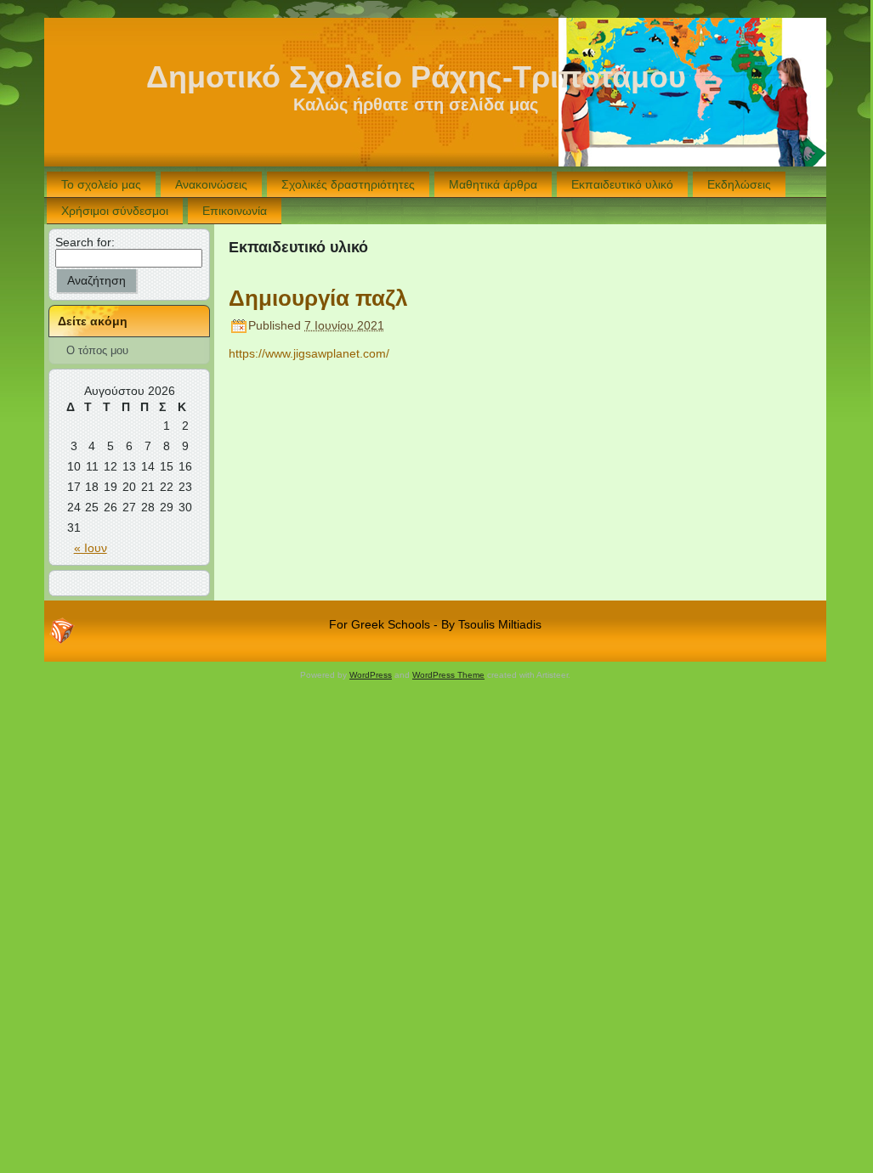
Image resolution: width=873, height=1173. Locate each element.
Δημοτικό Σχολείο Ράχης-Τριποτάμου (416, 76)
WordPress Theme (448, 675)
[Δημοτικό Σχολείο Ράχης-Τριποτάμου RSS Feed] (62, 631)
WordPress (370, 675)
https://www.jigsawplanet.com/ (309, 353)
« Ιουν (90, 548)
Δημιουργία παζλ (318, 298)
